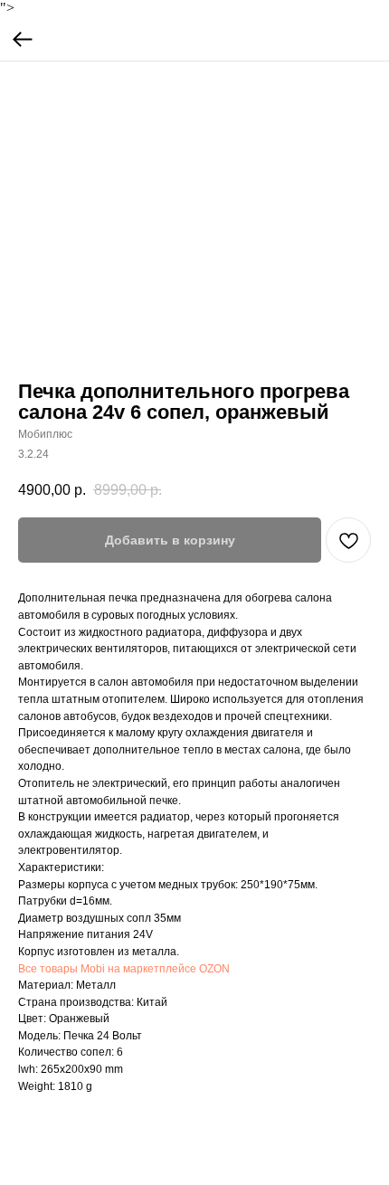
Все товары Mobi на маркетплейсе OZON (124, 968)
